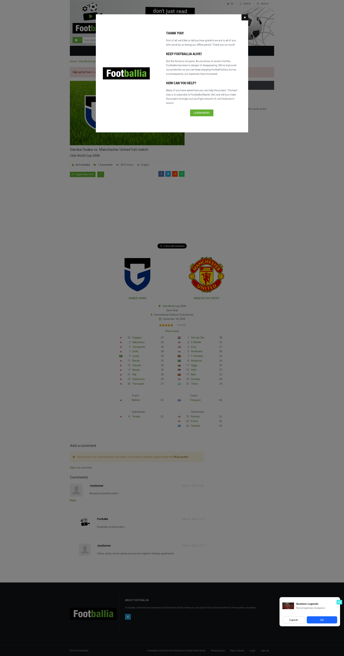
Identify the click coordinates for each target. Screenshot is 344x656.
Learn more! (202, 112)
